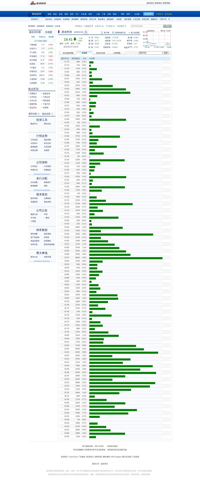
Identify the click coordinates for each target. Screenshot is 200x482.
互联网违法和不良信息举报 (94, 450)
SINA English (116, 457)
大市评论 (33, 97)
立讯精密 (33, 83)
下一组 (169, 19)
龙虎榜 (119, 19)
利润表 (46, 237)
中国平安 (33, 71)
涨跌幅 (51, 37)
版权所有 (104, 464)
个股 (103, 14)
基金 (55, 14)
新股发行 (47, 182)
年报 (45, 214)
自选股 (137, 14)
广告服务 (81, 457)
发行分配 (41, 178)
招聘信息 (98, 457)
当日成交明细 (68, 53)
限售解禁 (75, 19)
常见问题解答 (78, 450)
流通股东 (34, 202)
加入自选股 (135, 33)
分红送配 (34, 182)
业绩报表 (57, 19)
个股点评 (46, 97)
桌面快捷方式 (120, 33)
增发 (45, 186)
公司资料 (41, 162)
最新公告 (34, 214)
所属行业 (34, 170)
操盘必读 (46, 93)
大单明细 (116, 53)
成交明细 (47, 140)
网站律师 (106, 457)
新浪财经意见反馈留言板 (117, 450)
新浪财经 (31, 26)
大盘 (98, 14)
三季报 (33, 221)
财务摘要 (34, 234)
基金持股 (47, 202)
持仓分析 (47, 143)
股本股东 (41, 194)
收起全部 (46, 114)
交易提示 (33, 93)
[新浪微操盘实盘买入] (86, 32)
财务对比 (47, 124)
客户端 (106, 33)
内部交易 (145, 19)
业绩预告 (66, 19)
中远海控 (120, 26)
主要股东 (47, 198)
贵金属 (83, 14)
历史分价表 (100, 53)
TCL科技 (109, 26)
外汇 (77, 14)
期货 (71, 14)
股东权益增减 (49, 244)
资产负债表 (35, 237)
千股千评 (162, 19)
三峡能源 (87, 26)
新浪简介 (64, 457)
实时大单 (92, 19)
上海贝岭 (33, 79)
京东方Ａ (33, 49)
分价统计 (34, 143)
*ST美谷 (33, 68)
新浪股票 (40, 26)
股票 (49, 14)
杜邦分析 (34, 244)
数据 (115, 14)
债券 (90, 14)
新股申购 (83, 19)
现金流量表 (35, 241)
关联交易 (47, 257)
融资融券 (110, 19)
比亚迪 (32, 64)
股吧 (128, 14)
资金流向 (48, 19)
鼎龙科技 (49, 26)
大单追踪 (34, 140)
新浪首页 (158, 3)
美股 (66, 14)
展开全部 (33, 114)
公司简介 (34, 166)
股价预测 (127, 19)
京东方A (98, 26)
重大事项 (41, 253)
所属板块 (47, 170)
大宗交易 (136, 19)
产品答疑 (135, 457)
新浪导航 (166, 3)
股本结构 (34, 198)
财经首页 (150, 3)
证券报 (45, 108)
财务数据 (41, 229)
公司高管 (47, 166)
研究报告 (46, 101)
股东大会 (34, 257)
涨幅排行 (154, 19)
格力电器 (33, 60)
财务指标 (47, 234)
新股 (109, 14)
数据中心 (34, 124)
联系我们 (90, 457)
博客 (122, 14)
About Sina (73, 457)
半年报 (33, 218)
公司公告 (33, 101)
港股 (60, 14)
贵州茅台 (33, 75)
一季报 (46, 218)
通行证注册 (126, 457)
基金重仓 (101, 19)
